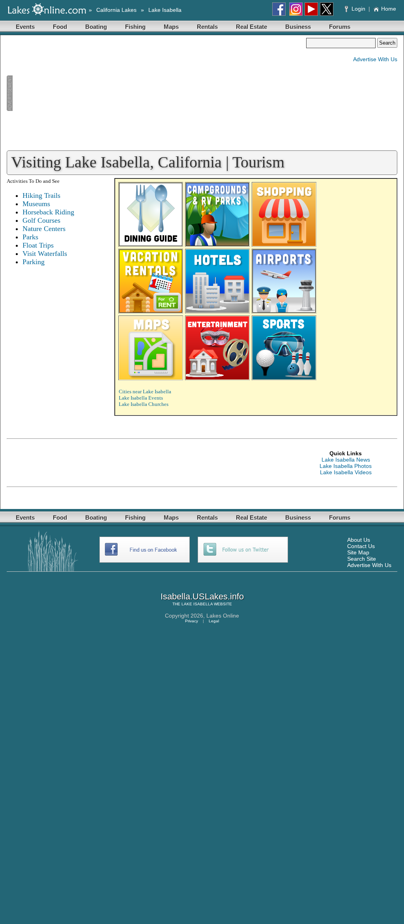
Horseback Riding (48, 212)
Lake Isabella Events (141, 398)
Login (358, 9)
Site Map (358, 552)
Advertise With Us (375, 59)
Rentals (207, 26)
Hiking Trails (41, 195)
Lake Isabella (164, 10)
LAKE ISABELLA (197, 604)
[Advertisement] (156, 93)
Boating (96, 26)
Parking (33, 262)
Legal (214, 621)
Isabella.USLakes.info (202, 596)
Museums (36, 204)
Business (298, 26)
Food (60, 26)
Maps (171, 26)
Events (25, 26)
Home (388, 9)
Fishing (135, 26)
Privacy (191, 621)
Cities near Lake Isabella (145, 391)
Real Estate (251, 26)
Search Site (361, 559)
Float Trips (38, 245)
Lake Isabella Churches (143, 404)
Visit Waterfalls (44, 253)
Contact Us (361, 546)
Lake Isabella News (346, 459)
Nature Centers (43, 229)
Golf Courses (41, 220)
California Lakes (116, 10)
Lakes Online (222, 615)
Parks (30, 237)
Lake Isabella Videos (346, 472)
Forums (339, 26)
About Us (358, 540)
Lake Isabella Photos (346, 466)
